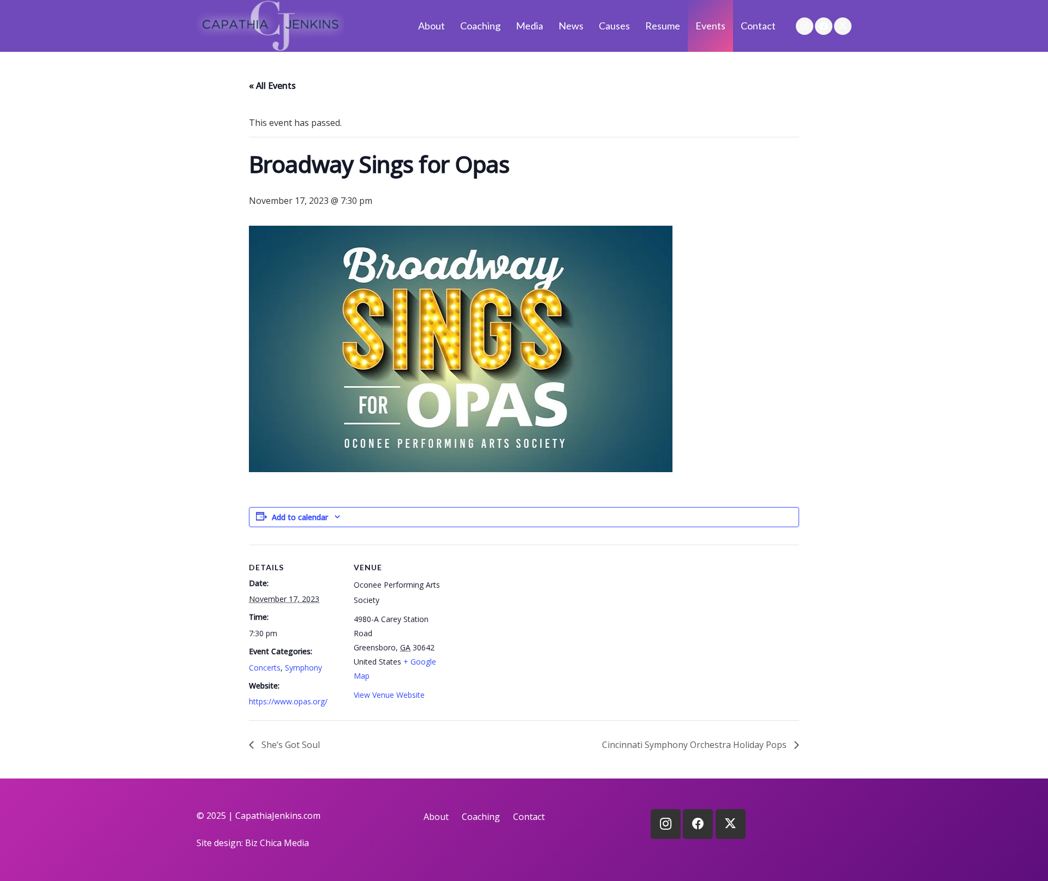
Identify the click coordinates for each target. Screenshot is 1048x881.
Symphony (303, 667)
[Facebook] (823, 26)
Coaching (481, 817)
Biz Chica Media (277, 843)
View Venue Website (389, 695)
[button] (549, 26)
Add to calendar (300, 517)
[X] (842, 26)
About (436, 817)
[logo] (270, 26)
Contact (529, 817)
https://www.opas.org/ (288, 701)
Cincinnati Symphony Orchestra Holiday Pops (695, 745)
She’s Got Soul (289, 745)
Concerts (265, 667)
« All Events (272, 86)
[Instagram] (804, 26)
